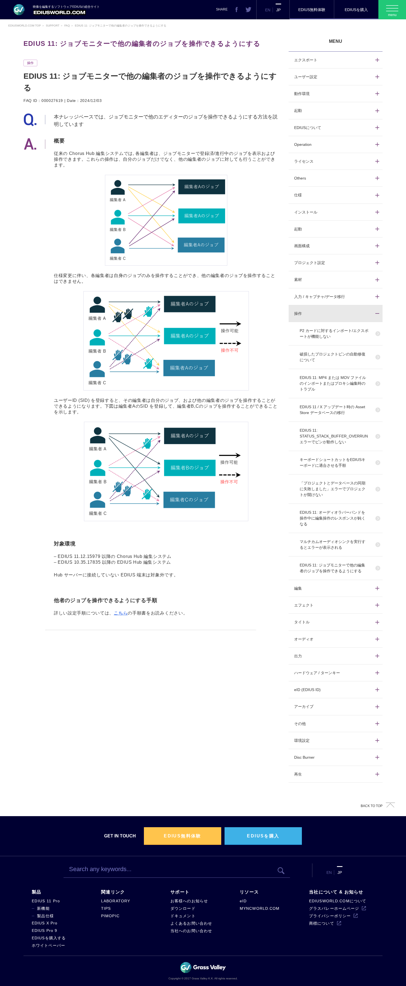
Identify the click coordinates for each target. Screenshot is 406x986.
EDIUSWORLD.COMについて (337, 901)
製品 (36, 892)
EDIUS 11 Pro (46, 901)
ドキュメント (183, 916)
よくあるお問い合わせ (191, 923)
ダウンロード (183, 908)
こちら (121, 613)
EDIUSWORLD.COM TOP (24, 25)
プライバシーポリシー (330, 916)
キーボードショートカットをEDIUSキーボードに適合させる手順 (332, 462)
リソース (249, 892)
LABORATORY (115, 901)
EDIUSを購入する (49, 938)
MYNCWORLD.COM (260, 908)
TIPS (106, 908)
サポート (179, 892)
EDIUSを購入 (356, 9)
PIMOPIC (110, 916)
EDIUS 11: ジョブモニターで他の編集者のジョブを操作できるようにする (332, 568)
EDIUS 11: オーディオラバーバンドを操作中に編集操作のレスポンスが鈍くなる (332, 518)
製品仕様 (45, 916)
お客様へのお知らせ (189, 901)
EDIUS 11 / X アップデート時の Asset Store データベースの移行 (332, 410)
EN (267, 10)
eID (243, 901)
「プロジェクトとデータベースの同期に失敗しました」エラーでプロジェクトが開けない (332, 489)
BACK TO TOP (372, 806)
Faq (67, 25)
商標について (321, 923)
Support (52, 25)
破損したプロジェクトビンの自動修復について (332, 357)
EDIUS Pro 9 (44, 930)
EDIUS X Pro (44, 923)
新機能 (43, 908)
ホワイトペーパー (48, 945)
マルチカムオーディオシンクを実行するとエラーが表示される (332, 544)
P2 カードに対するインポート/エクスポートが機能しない (334, 333)
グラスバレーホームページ (334, 908)
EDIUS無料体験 (311, 9)
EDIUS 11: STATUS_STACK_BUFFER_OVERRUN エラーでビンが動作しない (334, 436)
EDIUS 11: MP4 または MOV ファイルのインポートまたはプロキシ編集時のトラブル (333, 383)
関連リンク (113, 892)
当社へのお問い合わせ (191, 931)
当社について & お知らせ (336, 892)
